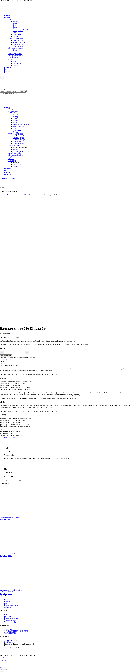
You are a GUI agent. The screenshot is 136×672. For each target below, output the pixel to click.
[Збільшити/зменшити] (1, 669)
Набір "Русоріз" (18, 138)
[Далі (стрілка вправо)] (3, 671)
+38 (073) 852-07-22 (11, 640)
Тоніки (15, 132)
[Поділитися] (5, 669)
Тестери (15, 166)
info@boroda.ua (9, 642)
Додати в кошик (6, 355)
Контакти (7, 73)
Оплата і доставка (10, 620)
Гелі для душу (18, 141)
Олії (14, 128)
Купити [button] (9, 519)
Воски (15, 122)
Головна (3, 195)
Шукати (23, 91)
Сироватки (17, 130)
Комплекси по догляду (21, 124)
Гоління (7, 601)
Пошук (2, 89)
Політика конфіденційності (14, 622)
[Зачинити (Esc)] (7, 669)
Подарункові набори (15, 155)
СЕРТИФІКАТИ (10, 633)
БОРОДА (11, 113)
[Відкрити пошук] (2, 77)
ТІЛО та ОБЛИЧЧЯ (15, 134)
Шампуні (16, 117)
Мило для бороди (19, 126)
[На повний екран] (3, 669)
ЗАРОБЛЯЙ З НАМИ (12, 629)
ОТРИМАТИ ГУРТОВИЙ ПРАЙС (17, 631)
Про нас (7, 71)
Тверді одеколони (19, 143)
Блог (6, 69)
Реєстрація (8, 616)
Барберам (7, 67)
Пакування (17, 164)
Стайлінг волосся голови (22, 151)
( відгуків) (4, 359)
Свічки (11, 159)
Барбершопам (13, 157)
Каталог (7, 15)
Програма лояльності (12, 618)
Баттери (15, 120)
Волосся (7, 603)
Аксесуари (12, 161)
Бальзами (16, 119)
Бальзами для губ (19, 140)
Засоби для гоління (15, 153)
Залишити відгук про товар (10, 437)
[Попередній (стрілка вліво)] (1, 671)
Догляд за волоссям (15, 145)
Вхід (6, 614)
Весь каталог (9, 17)
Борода (6, 599)
